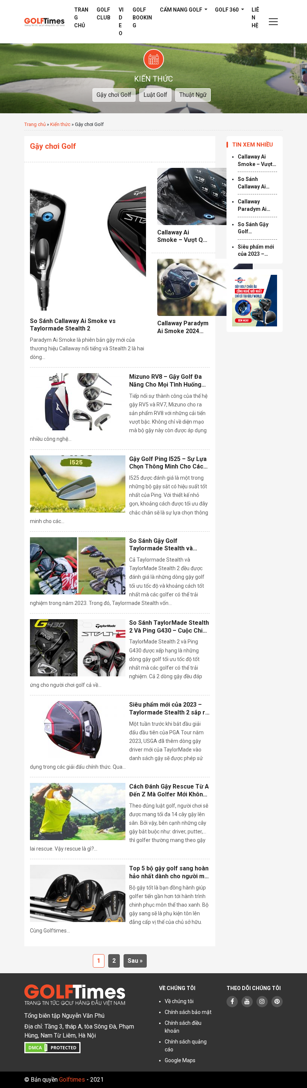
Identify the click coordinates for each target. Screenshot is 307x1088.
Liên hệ (255, 17)
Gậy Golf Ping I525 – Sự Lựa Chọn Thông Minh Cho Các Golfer (168, 463)
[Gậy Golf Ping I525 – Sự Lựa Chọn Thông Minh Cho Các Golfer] (77, 484)
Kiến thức (60, 124)
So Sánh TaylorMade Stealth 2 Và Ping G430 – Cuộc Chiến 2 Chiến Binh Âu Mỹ (169, 627)
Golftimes (72, 1079)
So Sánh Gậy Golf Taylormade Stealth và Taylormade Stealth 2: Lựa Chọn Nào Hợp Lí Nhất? (166, 545)
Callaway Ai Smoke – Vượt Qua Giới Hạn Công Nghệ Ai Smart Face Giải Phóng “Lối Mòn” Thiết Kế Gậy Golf (183, 237)
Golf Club (103, 14)
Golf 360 (227, 10)
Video (121, 21)
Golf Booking (142, 17)
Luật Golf (155, 94)
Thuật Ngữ (193, 94)
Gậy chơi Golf (114, 94)
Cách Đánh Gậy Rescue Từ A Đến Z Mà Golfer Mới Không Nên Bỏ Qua (169, 791)
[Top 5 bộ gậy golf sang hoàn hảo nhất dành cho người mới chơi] (77, 893)
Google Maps (180, 1060)
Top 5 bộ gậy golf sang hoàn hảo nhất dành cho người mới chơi (169, 872)
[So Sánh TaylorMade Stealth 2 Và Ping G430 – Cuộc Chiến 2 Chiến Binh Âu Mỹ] (77, 647)
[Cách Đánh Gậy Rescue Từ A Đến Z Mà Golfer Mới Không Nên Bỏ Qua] (77, 811)
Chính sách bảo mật (188, 1012)
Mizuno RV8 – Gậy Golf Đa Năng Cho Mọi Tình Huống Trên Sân (165, 381)
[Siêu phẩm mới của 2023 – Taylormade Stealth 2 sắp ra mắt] (77, 729)
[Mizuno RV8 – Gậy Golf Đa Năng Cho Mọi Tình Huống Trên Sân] (77, 401)
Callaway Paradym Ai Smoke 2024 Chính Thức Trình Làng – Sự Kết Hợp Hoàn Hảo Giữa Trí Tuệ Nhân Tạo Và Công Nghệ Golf (183, 327)
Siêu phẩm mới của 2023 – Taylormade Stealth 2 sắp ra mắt (169, 709)
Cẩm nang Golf (181, 10)
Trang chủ (81, 17)
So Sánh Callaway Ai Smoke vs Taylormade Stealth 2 (73, 324)
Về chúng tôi (179, 1001)
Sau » (135, 960)
